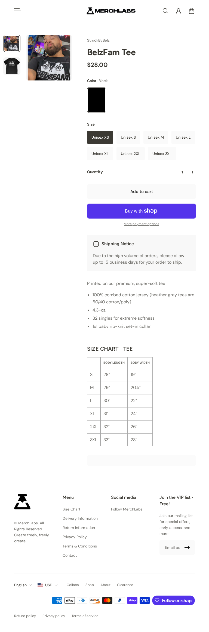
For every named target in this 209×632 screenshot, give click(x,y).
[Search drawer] (165, 11)
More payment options (141, 224)
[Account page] (178, 11)
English (20, 585)
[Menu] (17, 10)
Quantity (95, 172)
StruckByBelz (98, 40)
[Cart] (191, 11)
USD (49, 585)
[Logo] (111, 11)
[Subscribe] (187, 547)
